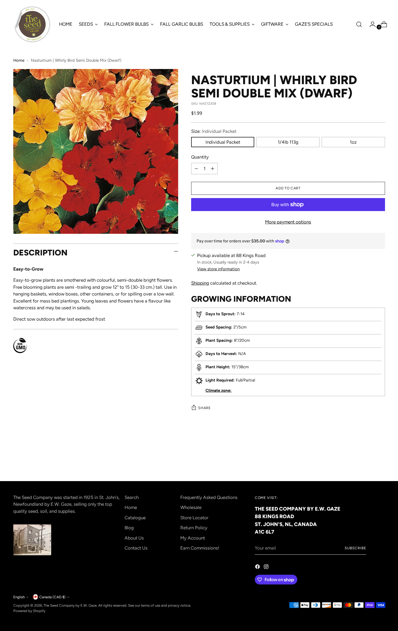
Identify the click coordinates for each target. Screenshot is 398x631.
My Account (192, 538)
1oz (353, 142)
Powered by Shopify (29, 611)
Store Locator (194, 517)
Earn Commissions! (199, 548)
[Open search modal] (359, 24)
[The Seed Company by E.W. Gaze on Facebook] (258, 567)
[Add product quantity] (212, 168)
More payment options (288, 222)
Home (18, 60)
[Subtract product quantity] (196, 168)
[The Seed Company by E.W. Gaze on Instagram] (266, 567)
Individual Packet (222, 142)
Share (204, 408)
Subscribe (355, 548)
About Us (134, 538)
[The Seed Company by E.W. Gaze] (32, 24)
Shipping (200, 283)
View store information (218, 269)
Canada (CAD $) (52, 597)
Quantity (200, 157)
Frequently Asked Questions (208, 497)
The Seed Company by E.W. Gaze (70, 605)
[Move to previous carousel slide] (368, 462)
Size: (213, 131)
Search (132, 497)
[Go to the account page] (370, 24)
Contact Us (136, 548)
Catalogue (135, 517)
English (19, 597)
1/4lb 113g (288, 142)
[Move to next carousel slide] (380, 462)
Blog (129, 527)
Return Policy (193, 527)
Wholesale (190, 507)
